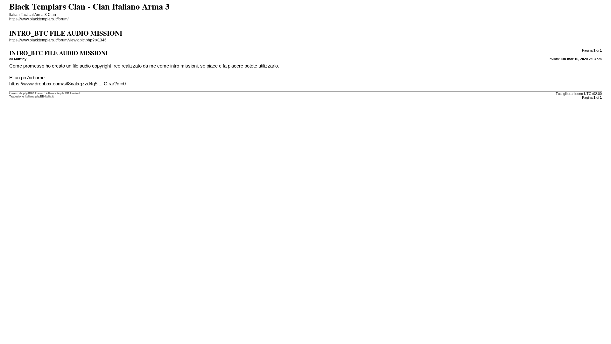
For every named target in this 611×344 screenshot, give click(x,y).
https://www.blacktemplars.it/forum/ (38, 19)
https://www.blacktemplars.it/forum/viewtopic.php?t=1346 (58, 40)
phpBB (27, 93)
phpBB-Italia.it (44, 96)
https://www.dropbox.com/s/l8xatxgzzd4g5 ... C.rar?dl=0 (67, 83)
